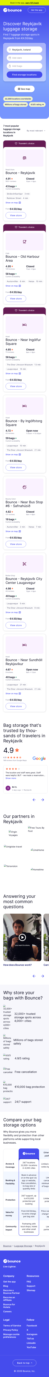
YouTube (31, 1347)
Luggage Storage (23, 1246)
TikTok (30, 1338)
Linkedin (31, 1343)
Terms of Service (12, 1325)
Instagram (32, 1334)
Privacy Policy (10, 1330)
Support (31, 1286)
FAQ (29, 1281)
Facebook (32, 1325)
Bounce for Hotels (9, 1305)
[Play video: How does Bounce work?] (22, 937)
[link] (37, 10)
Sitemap (31, 1290)
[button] (24, 74)
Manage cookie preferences (11, 1335)
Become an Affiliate (9, 1298)
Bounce (7, 1246)
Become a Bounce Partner (11, 1291)
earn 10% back (32, 3)
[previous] (34, 800)
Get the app (9, 1281)
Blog (5, 1286)
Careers (7, 1311)
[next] (42, 800)
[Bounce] (12, 10)
